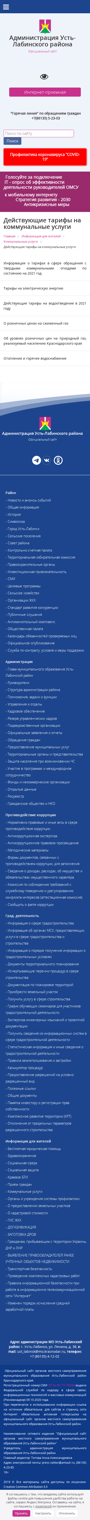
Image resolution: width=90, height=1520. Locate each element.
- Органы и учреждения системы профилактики (42, 1198)
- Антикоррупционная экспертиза (31, 836)
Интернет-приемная (45, 92)
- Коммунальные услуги (24, 1191)
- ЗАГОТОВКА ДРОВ (21, 1234)
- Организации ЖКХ (21, 600)
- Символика (15, 521)
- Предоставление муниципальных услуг (37, 747)
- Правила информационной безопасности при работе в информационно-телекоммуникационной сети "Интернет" (45, 1289)
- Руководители (17, 682)
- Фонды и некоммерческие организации (38, 782)
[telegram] (36, 463)
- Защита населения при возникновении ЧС (40, 761)
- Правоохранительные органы (30, 564)
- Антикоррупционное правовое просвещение (42, 843)
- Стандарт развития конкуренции (32, 607)
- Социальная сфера (21, 1163)
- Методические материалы (27, 850)
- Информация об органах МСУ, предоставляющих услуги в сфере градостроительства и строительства (45, 936)
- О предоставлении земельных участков (38, 1205)
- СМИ (10, 578)
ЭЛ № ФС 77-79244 (61, 1385)
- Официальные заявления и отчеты (34, 732)
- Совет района (17, 543)
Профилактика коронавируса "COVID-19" (45, 157)
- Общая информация (22, 507)
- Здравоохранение (21, 1155)
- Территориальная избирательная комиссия (40, 557)
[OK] (58, 463)
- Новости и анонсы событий (28, 500)
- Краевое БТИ (17, 1177)
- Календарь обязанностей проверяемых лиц (41, 636)
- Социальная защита (22, 1170)
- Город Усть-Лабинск (22, 528)
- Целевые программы (23, 586)
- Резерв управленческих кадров (31, 718)
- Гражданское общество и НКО (30, 803)
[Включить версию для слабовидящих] (44, 76)
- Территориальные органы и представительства (44, 754)
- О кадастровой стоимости (27, 1213)
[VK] (46, 463)
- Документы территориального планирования (42, 964)
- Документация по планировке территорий (39, 984)
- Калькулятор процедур (24, 1067)
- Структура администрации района (33, 689)
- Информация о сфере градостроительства (40, 923)
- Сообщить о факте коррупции (30, 904)
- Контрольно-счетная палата (29, 550)
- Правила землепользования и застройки (38, 1060)
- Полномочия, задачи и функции (31, 697)
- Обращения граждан (23, 740)
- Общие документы (21, 1095)
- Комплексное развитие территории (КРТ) (38, 1116)
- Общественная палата (24, 628)
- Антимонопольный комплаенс (30, 621)
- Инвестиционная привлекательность (36, 571)
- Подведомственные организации (33, 725)
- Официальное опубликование (30, 643)
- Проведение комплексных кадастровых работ (43, 1275)
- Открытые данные (21, 789)
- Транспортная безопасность (29, 1268)
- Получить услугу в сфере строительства (38, 999)
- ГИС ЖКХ (13, 1220)
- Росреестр (15, 796)
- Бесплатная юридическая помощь (33, 1148)
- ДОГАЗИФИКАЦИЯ (21, 1227)
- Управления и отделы (24, 704)
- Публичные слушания (24, 614)
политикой (43, 1506)
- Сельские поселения (23, 536)
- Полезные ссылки (21, 1088)
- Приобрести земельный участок (32, 991)
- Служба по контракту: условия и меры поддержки (45, 650)
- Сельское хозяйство (22, 593)
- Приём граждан (19, 1184)
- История (13, 514)
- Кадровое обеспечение (25, 711)
